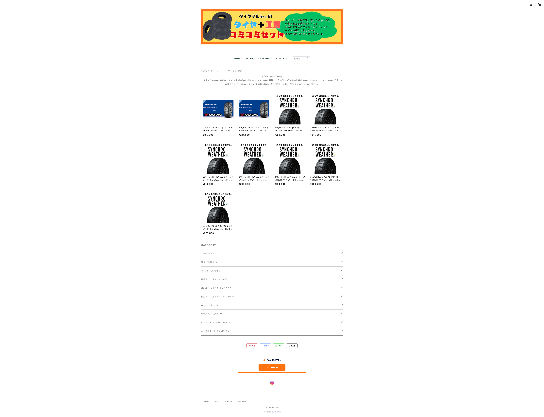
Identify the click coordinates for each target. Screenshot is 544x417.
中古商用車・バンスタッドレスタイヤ (217, 331)
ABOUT (249, 58)
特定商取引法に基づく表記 (235, 402)
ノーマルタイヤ (207, 253)
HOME (237, 58)
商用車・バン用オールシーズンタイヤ (217, 296)
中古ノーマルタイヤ (210, 305)
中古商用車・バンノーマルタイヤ (215, 322)
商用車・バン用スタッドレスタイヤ (216, 288)
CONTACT (281, 58)
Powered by (269, 412)
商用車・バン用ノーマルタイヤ (214, 279)
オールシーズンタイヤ (220, 71)
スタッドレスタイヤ (209, 262)
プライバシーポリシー (211, 402)
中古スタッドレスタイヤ (211, 314)
